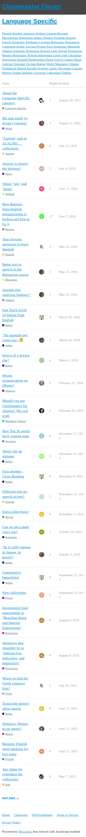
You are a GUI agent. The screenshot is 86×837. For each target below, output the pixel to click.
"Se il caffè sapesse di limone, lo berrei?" (16, 552)
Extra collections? (15, 512)
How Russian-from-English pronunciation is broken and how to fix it (16, 214)
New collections (14, 593)
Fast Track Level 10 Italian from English (14, 315)
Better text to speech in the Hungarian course (15, 269)
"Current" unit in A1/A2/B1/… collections (14, 143)
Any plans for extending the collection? (12, 774)
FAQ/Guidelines (42, 815)
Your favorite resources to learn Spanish (15, 244)
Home (6, 815)
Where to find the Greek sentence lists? (15, 683)
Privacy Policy (11, 822)
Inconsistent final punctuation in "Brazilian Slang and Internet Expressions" (15, 618)
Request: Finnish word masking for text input (15, 749)
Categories (21, 815)
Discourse (24, 831)
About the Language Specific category (16, 98)
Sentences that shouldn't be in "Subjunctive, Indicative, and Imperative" (13, 653)
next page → (10, 797)
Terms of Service (67, 815)
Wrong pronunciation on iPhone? (15, 381)
